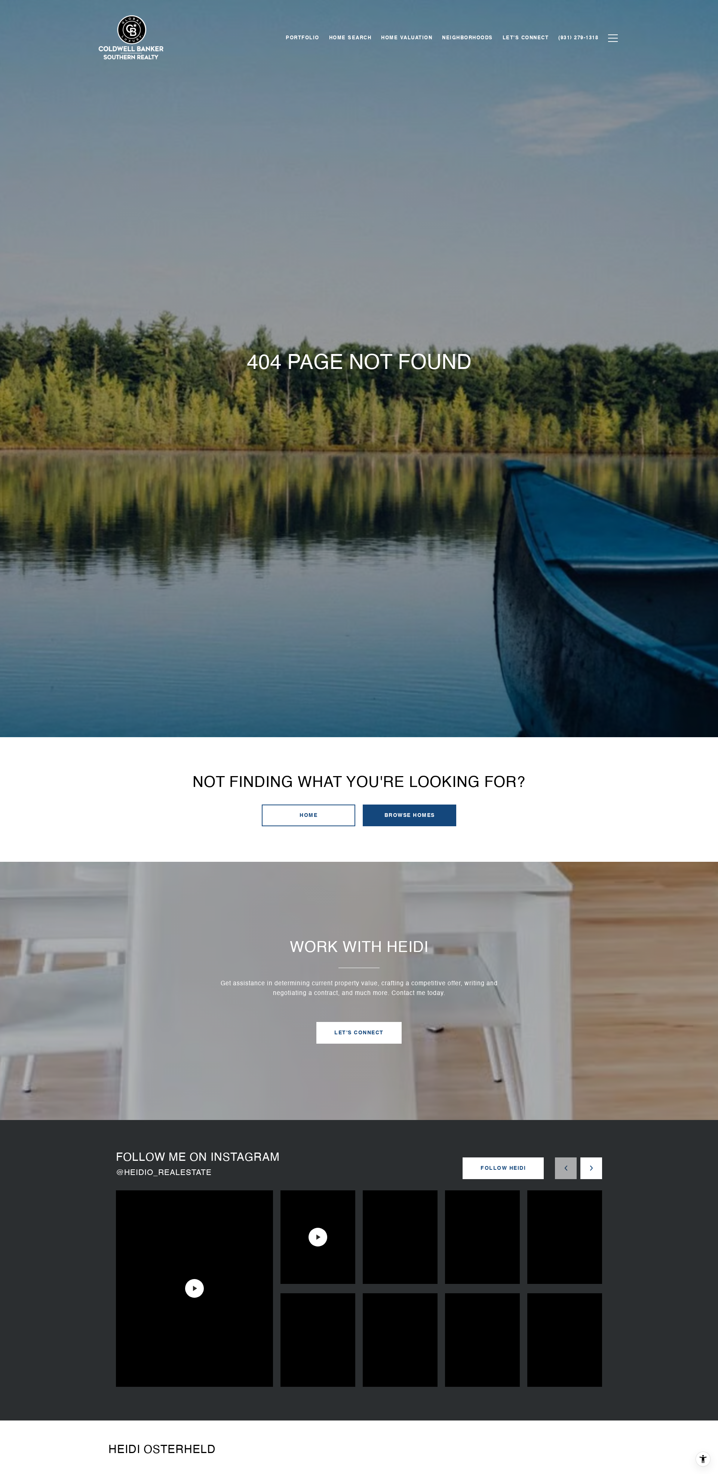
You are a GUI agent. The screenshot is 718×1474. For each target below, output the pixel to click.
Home (308, 815)
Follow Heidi (503, 1168)
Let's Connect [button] (359, 1032)
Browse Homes (409, 815)
